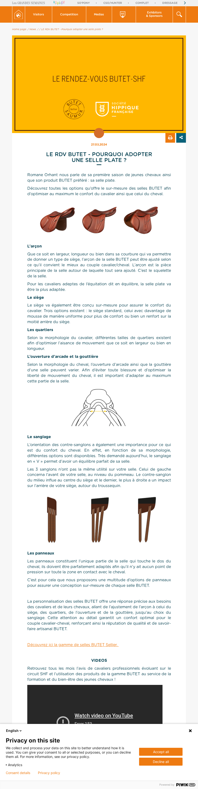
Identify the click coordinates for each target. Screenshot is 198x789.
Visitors (38, 14)
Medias (99, 14)
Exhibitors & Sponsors (154, 14)
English (12, 731)
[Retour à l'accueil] (18, 14)
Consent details (18, 773)
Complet (142, 3)
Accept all (161, 752)
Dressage (169, 3)
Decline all (161, 762)
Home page (19, 29)
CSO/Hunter (112, 3)
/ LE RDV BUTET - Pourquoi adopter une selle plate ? (71, 29)
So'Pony (83, 3)
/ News (32, 29)
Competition (69, 14)
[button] (38, 14)
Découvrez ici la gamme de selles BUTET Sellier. (73, 645)
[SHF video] (124, 14)
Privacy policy (49, 773)
